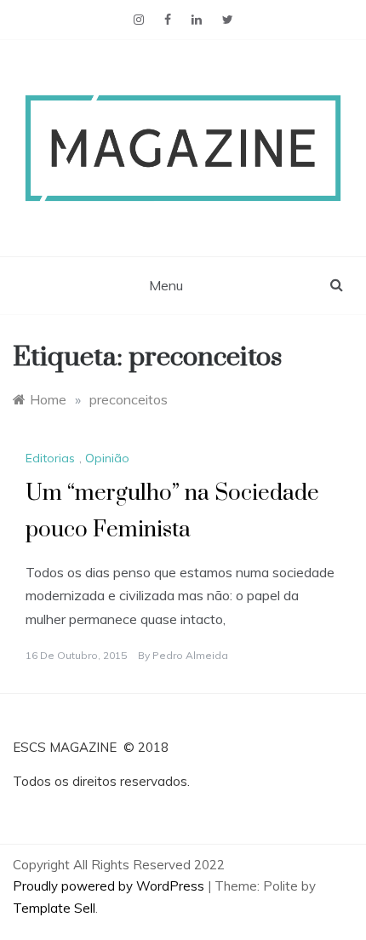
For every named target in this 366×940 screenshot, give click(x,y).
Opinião (107, 458)
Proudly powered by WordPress (110, 886)
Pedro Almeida (190, 655)
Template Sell (54, 908)
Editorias (50, 458)
